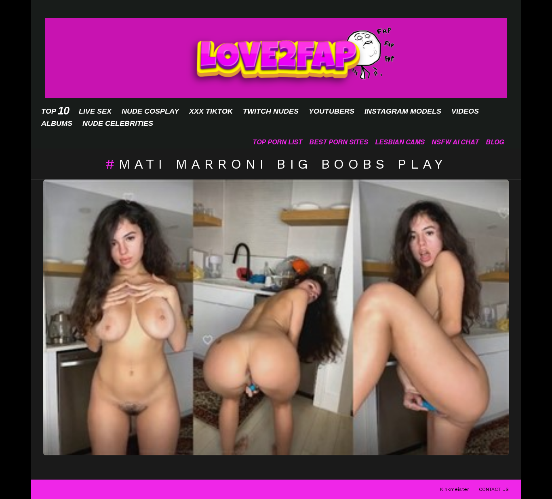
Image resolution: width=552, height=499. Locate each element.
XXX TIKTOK (211, 111)
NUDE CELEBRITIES (117, 123)
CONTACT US (494, 489)
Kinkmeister (454, 489)
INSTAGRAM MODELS (402, 111)
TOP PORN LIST (277, 141)
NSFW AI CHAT (455, 141)
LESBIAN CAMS (400, 141)
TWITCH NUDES (271, 111)
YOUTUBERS (331, 111)
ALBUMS (56, 123)
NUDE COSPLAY (150, 111)
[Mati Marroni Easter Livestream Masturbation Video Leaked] (276, 318)
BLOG (495, 141)
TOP (55, 111)
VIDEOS (465, 111)
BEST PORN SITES (338, 141)
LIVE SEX (95, 111)
